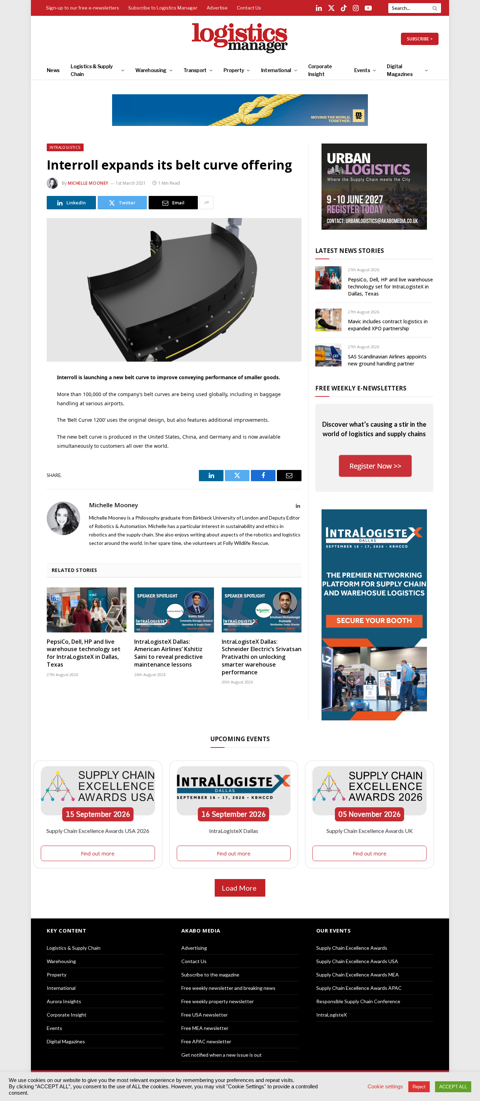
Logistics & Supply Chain (91, 70)
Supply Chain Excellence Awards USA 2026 (97, 830)
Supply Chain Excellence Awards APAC (359, 988)
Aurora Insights (64, 1001)
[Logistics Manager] (240, 39)
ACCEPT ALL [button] (453, 1086)
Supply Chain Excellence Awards (351, 948)
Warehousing (150, 70)
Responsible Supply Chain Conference (358, 1001)
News (53, 70)
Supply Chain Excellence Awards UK (369, 830)
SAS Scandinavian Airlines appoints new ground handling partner (387, 360)
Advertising (194, 948)
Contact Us (249, 8)
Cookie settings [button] (385, 1086)
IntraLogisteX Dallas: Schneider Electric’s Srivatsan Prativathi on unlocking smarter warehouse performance (261, 657)
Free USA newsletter (204, 1015)
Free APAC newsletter (206, 1041)
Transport (195, 70)
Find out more (98, 853)
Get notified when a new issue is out (221, 1055)
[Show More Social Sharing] (207, 202)
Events (362, 70)
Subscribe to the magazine (210, 975)
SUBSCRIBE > (420, 39)
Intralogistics (65, 147)
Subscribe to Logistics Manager (162, 8)
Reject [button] (419, 1086)
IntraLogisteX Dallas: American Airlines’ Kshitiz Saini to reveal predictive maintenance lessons (168, 653)
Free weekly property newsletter (217, 1001)
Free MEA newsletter (204, 1028)
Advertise (217, 8)
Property (233, 70)
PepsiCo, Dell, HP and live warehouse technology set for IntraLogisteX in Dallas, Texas (84, 653)
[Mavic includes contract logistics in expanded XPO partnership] (328, 319)
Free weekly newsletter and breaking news (228, 988)
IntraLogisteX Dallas (233, 830)
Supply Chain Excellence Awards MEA (357, 975)
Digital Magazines (400, 70)
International (276, 70)
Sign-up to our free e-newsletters (82, 8)
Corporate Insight (320, 70)
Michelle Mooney (88, 183)
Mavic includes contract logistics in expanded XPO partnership (388, 325)
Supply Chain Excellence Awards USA (357, 961)
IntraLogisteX (331, 1015)
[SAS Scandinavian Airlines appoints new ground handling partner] (328, 354)
